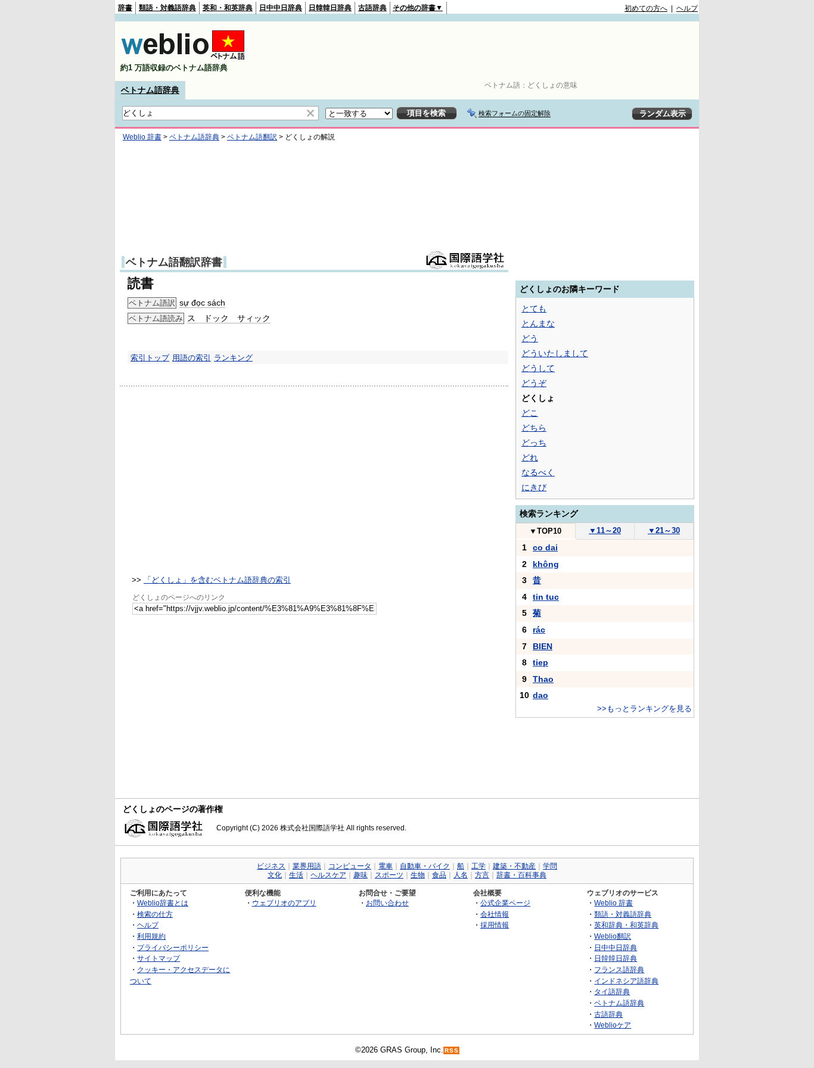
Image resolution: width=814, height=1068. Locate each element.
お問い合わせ (387, 903)
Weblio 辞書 (142, 137)
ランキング (233, 357)
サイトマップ (158, 958)
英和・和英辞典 (228, 7)
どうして (538, 368)
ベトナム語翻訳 (252, 137)
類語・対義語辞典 (167, 7)
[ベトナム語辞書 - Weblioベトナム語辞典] (183, 57)
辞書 (125, 7)
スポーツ (389, 875)
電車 (385, 866)
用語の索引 (191, 357)
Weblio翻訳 (612, 936)
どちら (533, 427)
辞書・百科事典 (521, 875)
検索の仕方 (155, 914)
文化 (275, 875)
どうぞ (533, 383)
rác (539, 629)
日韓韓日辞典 (330, 7)
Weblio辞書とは (162, 903)
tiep (540, 662)
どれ (529, 457)
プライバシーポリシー (173, 947)
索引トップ (150, 357)
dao (540, 695)
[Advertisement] (481, 51)
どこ (529, 413)
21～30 (664, 530)
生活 (296, 875)
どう (529, 338)
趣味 (360, 875)
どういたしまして (554, 353)
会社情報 (494, 914)
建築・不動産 (514, 866)
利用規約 (151, 936)
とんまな (538, 323)
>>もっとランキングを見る (644, 708)
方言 (482, 875)
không (546, 564)
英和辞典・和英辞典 (626, 925)
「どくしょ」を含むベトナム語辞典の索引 (217, 579)
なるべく (538, 472)
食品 (439, 875)
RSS (452, 1050)
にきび (533, 487)
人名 (460, 875)
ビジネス (271, 866)
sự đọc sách (202, 302)
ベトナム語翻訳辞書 (174, 262)
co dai (545, 547)
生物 (418, 875)
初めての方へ (646, 8)
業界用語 (307, 866)
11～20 (605, 530)
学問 (550, 866)
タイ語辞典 (612, 991)
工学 (478, 866)
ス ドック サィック (229, 318)
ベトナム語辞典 (150, 90)
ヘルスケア (328, 875)
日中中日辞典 (280, 7)
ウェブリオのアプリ (284, 903)
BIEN (542, 646)
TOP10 (545, 531)
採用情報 (494, 925)
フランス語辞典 (619, 969)
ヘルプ (687, 8)
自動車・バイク (425, 866)
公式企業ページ (505, 903)
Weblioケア (612, 1025)
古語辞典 (372, 7)
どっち (533, 442)
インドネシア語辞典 (626, 981)
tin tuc (546, 597)
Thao (543, 679)
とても (533, 308)
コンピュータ (349, 866)
